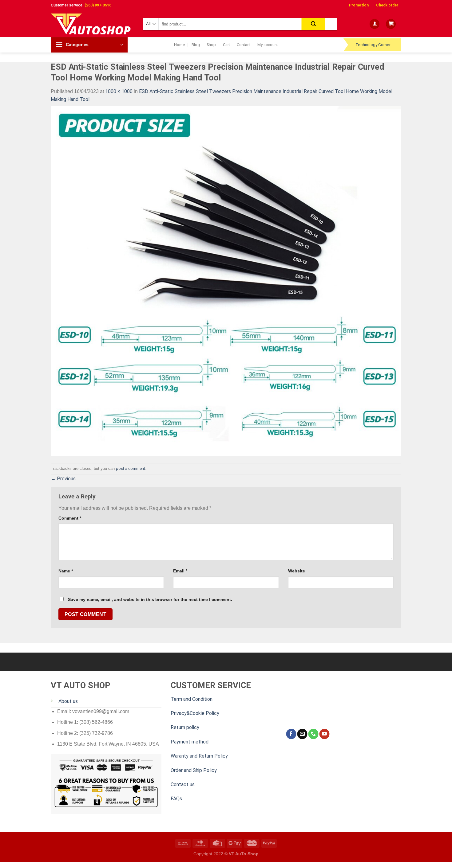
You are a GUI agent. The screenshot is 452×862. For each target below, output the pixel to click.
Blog (196, 44)
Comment (69, 518)
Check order (387, 5)
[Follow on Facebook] (291, 734)
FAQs (176, 799)
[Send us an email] (302, 734)
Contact (244, 44)
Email (180, 570)
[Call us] (313, 734)
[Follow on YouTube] (324, 734)
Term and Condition (191, 699)
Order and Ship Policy (194, 770)
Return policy (185, 727)
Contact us (183, 784)
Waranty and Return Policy (199, 756)
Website (296, 570)
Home (179, 44)
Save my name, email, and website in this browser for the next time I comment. (150, 599)
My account (267, 44)
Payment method (189, 742)
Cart (226, 44)
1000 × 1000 (119, 91)
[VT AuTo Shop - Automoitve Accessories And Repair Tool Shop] (92, 24)
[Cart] (391, 24)
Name (65, 570)
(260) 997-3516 (98, 5)
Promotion (359, 5)
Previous (63, 479)
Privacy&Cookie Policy (195, 713)
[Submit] (313, 24)
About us (68, 701)
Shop (211, 44)
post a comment (130, 468)
